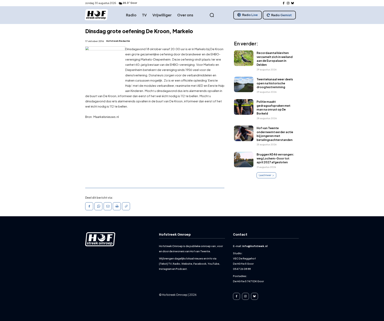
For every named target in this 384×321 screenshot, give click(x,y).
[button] (212, 15)
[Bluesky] (292, 3)
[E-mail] (108, 206)
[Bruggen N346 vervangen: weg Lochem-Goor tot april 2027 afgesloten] (243, 159)
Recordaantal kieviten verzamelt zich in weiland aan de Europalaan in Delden (275, 58)
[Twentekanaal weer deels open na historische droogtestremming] (243, 84)
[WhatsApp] (98, 206)
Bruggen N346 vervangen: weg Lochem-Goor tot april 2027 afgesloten (275, 158)
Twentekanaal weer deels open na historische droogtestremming (275, 83)
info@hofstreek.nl (255, 246)
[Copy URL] (126, 206)
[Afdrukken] (117, 206)
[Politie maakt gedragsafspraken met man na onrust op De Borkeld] (243, 107)
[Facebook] (283, 3)
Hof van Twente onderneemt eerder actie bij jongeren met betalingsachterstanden (275, 134)
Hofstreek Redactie (118, 41)
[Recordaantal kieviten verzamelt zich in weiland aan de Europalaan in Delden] (243, 58)
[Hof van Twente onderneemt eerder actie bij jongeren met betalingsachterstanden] (243, 133)
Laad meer (265, 175)
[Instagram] (288, 3)
